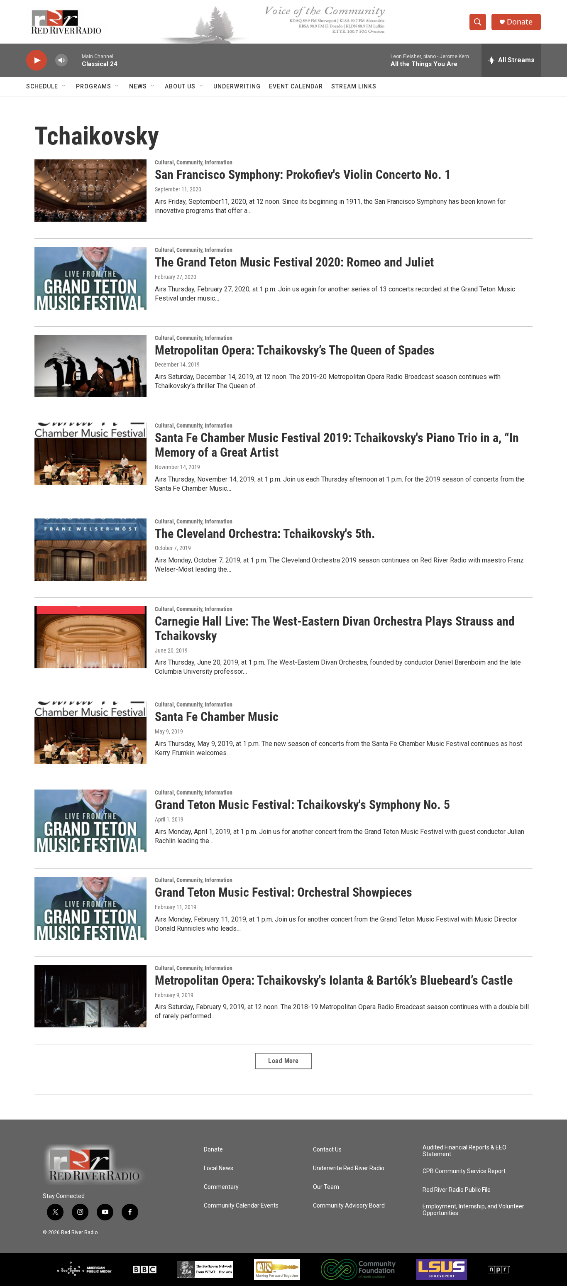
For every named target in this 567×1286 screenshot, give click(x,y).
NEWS (138, 86)
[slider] (74, 60)
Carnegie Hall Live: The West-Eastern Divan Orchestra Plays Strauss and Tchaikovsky (335, 628)
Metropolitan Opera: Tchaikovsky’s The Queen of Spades (295, 350)
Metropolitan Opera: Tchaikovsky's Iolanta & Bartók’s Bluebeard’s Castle (334, 980)
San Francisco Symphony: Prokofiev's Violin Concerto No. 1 (303, 174)
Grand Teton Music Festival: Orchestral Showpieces (283, 892)
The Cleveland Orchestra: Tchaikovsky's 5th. (265, 533)
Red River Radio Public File (457, 1190)
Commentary (221, 1187)
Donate (520, 21)
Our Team (326, 1187)
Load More (283, 1061)
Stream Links (353, 86)
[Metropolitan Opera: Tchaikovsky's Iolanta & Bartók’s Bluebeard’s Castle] (90, 996)
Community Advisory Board (349, 1206)
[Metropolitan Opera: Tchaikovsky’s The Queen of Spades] (90, 366)
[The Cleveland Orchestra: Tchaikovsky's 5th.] (90, 549)
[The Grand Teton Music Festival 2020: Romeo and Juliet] (90, 278)
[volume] (61, 60)
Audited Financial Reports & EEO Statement (464, 1150)
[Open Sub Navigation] (64, 86)
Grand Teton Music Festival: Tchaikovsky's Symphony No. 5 (302, 804)
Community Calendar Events (241, 1206)
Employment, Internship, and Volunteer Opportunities (473, 1209)
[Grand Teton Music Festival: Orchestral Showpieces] (90, 908)
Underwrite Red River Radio (348, 1168)
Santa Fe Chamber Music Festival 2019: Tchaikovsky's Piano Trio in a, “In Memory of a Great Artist (337, 445)
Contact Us (327, 1150)
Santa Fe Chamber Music (217, 716)
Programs (93, 86)
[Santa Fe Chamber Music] (90, 733)
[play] (36, 60)
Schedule (42, 86)
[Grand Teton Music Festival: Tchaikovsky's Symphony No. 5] (90, 821)
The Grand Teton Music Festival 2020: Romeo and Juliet (294, 262)
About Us (180, 86)
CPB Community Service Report (464, 1171)
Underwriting (237, 86)
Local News (218, 1168)
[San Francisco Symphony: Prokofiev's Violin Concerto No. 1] (90, 190)
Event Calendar (296, 86)
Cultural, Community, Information (193, 162)
